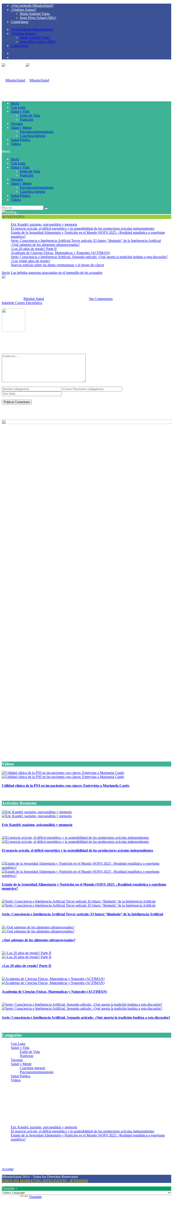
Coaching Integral (32, 136)
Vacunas (17, 123)
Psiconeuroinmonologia (36, 1072)
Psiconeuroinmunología (36, 132)
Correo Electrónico (28, 303)
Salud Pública (20, 140)
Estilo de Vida (30, 115)
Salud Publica (20, 1076)
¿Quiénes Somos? (23, 9)
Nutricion (26, 1056)
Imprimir (8, 303)
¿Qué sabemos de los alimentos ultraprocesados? (45, 245)
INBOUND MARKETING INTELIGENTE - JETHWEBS (45, 1181)
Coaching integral (32, 1068)
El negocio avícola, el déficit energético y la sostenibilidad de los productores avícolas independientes (82, 228)
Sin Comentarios (101, 299)
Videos (16, 144)
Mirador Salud (33, 299)
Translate (35, 1197)
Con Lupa (18, 107)
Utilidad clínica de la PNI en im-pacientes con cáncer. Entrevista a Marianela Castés (65, 785)
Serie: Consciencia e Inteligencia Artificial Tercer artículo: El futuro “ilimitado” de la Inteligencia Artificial (86, 241)
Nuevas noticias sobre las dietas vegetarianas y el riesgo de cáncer (57, 265)
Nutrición (26, 119)
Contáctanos (19, 22)
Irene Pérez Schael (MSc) (38, 18)
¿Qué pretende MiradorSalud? (32, 5)
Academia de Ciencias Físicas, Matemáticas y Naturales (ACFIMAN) (60, 253)
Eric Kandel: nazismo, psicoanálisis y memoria (44, 224)
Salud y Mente (21, 127)
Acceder (8, 1169)
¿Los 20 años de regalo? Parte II (34, 249)
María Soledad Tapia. (35, 14)
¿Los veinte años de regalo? (30, 261)
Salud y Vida (20, 111)
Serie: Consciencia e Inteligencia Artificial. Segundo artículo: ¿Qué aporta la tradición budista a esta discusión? (89, 257)
